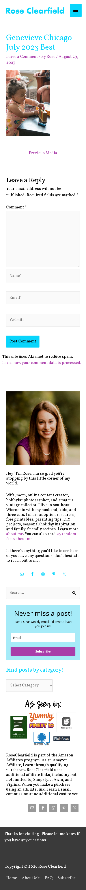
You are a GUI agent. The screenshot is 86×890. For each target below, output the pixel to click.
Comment (16, 207)
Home (11, 878)
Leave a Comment (22, 57)
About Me (31, 878)
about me (14, 534)
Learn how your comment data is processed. (41, 363)
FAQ (49, 878)
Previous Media (43, 153)
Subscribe (43, 651)
